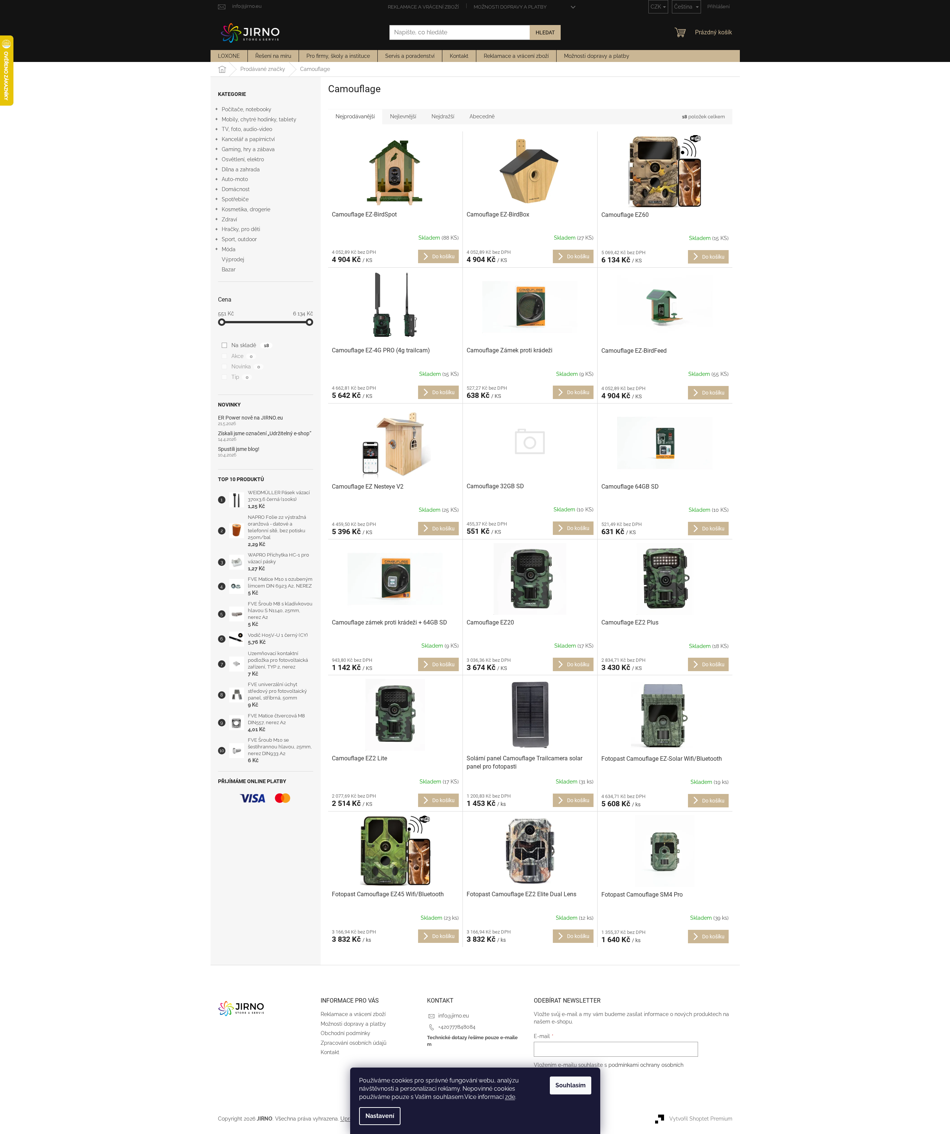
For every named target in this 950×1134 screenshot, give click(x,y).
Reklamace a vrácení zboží (423, 7)
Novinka (245, 367)
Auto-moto (235, 179)
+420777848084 (457, 1027)
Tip (239, 377)
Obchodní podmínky (345, 1033)
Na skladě (250, 345)
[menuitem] (229, 56)
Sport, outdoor (239, 239)
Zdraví (229, 219)
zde (510, 1096)
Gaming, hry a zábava (248, 149)
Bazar (229, 269)
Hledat (545, 32)
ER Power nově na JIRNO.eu (250, 418)
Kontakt (330, 1052)
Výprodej (233, 259)
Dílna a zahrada (241, 169)
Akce (241, 356)
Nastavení (379, 1115)
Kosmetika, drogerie (246, 209)
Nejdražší (443, 116)
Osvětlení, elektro (243, 159)
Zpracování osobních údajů (353, 1043)
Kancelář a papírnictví (248, 139)
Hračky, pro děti (241, 229)
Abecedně (482, 116)
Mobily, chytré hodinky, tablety (259, 119)
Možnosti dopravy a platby (510, 7)
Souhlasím (570, 1085)
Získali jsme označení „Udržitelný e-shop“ (264, 433)
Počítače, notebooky (246, 109)
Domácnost (236, 189)
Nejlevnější (403, 116)
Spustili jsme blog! (238, 449)
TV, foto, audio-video (247, 129)
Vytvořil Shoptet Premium (700, 1118)
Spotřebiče (235, 199)
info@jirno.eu (453, 1016)
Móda (229, 249)
